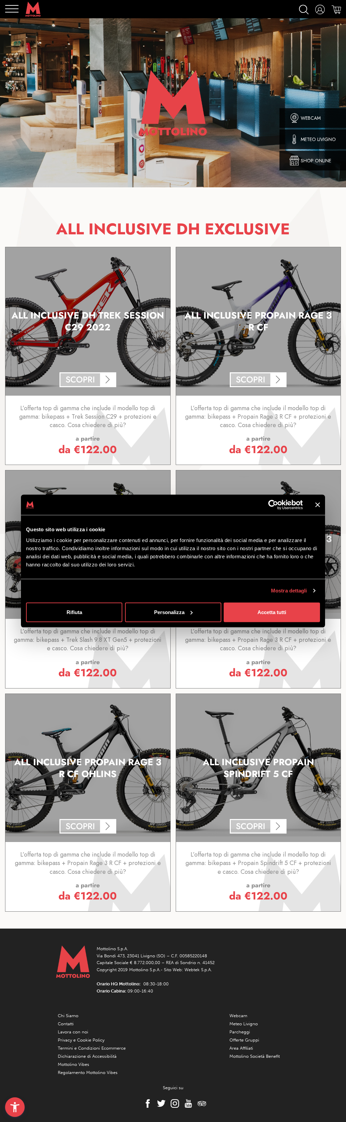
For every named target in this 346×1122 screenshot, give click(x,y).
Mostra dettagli (289, 590)
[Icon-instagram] (173, 1103)
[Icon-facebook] (146, 1103)
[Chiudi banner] (317, 504)
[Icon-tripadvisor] (200, 1103)
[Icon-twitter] (159, 1103)
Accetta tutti (271, 612)
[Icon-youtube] (186, 1103)
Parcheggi (239, 1031)
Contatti (66, 1023)
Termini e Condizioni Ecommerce (92, 1048)
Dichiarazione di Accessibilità (87, 1056)
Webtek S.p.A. (198, 969)
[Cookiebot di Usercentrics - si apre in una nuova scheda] (273, 505)
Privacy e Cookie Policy (81, 1040)
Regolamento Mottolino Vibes (88, 1072)
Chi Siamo (68, 1015)
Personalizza (169, 612)
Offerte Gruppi (244, 1040)
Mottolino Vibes (73, 1064)
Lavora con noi (73, 1031)
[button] (15, 1107)
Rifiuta (74, 612)
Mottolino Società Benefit (254, 1056)
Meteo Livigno (243, 1023)
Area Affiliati (241, 1048)
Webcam (238, 1015)
